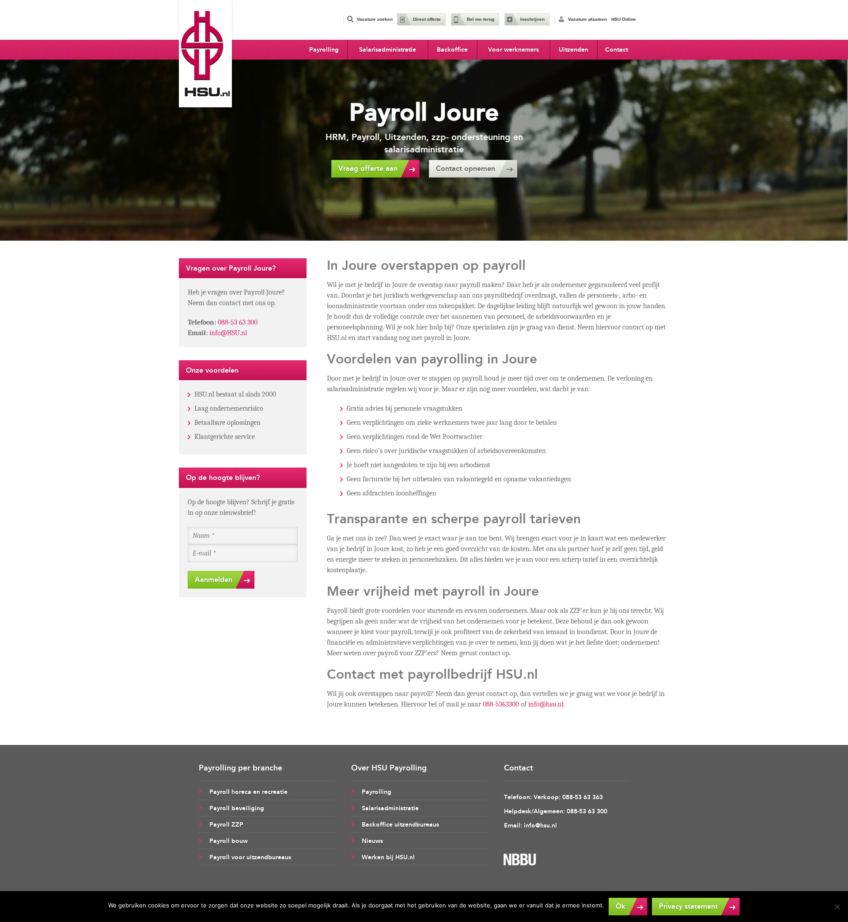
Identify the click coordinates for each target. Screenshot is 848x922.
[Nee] (837, 906)
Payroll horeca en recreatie (248, 792)
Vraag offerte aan (368, 168)
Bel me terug (480, 19)
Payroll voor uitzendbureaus (250, 857)
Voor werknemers (513, 49)
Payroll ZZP (226, 824)
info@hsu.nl (546, 704)
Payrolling (324, 49)
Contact (616, 49)
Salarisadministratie (387, 49)
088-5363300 (501, 704)
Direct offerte (427, 19)
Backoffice (452, 49)
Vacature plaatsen (587, 19)
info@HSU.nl (228, 333)
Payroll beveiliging (236, 808)
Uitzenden (573, 49)
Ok (620, 906)
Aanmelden (213, 579)
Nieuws (372, 841)
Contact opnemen (465, 168)
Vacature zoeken (375, 19)
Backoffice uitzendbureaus (400, 824)
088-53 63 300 (237, 322)
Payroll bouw (228, 841)
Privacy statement (688, 906)
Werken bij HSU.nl (388, 857)
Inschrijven (532, 19)
